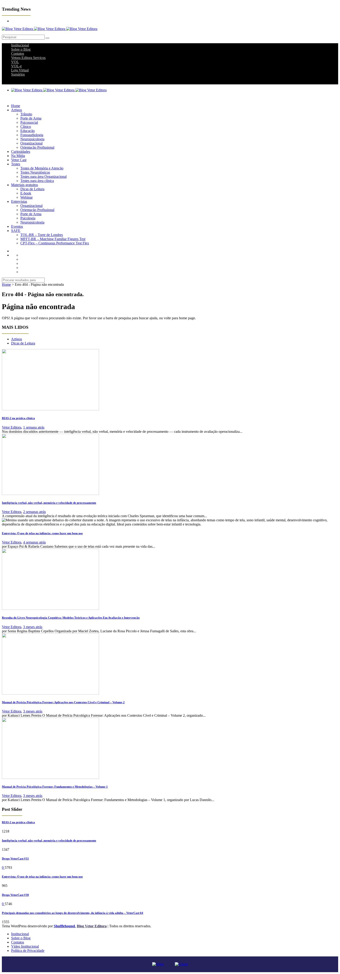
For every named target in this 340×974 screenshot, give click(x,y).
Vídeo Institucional (25, 946)
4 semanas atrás (34, 542)
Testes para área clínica (37, 181)
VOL (15, 62)
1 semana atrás (33, 427)
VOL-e (16, 66)
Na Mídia (18, 156)
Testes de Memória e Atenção (41, 168)
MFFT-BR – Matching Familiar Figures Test (52, 239)
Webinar (26, 197)
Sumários (18, 74)
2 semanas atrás (34, 512)
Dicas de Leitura (32, 189)
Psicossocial (29, 122)
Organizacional (31, 143)
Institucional (20, 45)
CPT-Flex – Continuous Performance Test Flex (54, 243)
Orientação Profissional (37, 147)
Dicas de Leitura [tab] (23, 343)
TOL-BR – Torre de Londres (41, 235)
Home (15, 106)
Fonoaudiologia (31, 135)
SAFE (15, 231)
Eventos (17, 226)
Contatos (17, 53)
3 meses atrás (32, 627)
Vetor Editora (11, 427)
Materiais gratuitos (24, 185)
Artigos (16, 110)
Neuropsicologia (32, 139)
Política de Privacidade (27, 950)
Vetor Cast (18, 160)
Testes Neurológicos (35, 172)
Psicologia (27, 218)
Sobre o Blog (21, 49)
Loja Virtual (20, 70)
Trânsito (26, 114)
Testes (15, 164)
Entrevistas (19, 201)
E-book (25, 193)
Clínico (25, 127)
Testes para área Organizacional (43, 176)
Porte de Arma (30, 118)
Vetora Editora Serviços (28, 58)
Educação (27, 131)
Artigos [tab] (16, 339)
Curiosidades (20, 152)
